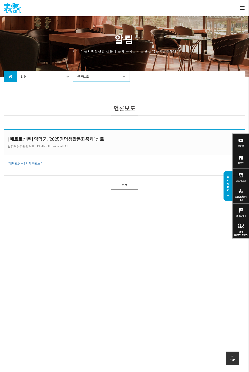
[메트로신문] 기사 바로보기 (26, 163)
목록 (124, 184)
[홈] (10, 76)
